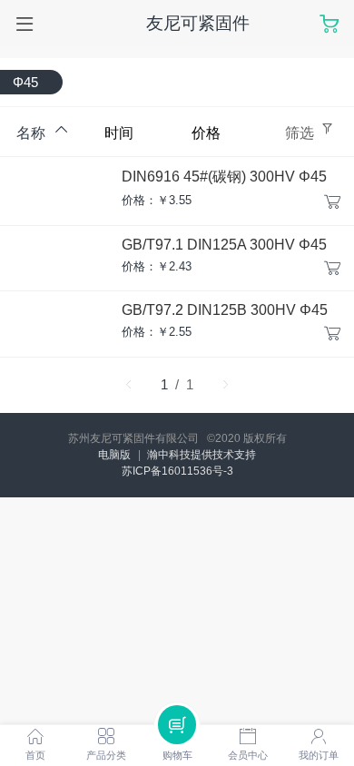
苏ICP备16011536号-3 (177, 471)
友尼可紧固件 (198, 23)
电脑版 (114, 454)
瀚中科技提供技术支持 (201, 454)
